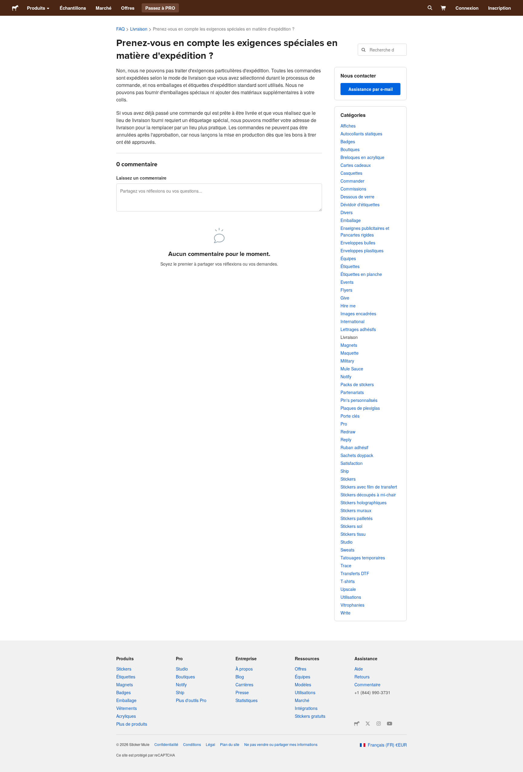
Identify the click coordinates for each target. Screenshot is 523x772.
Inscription (499, 8)
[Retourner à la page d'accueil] (15, 8)
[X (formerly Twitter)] (367, 723)
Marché (103, 8)
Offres (127, 8)
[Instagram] (378, 723)
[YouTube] (389, 723)
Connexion (467, 8)
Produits (36, 8)
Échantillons (73, 8)
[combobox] (382, 50)
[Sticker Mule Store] (356, 723)
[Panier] (443, 8)
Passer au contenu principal (4, 4)
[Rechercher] (429, 8)
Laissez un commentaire (141, 178)
